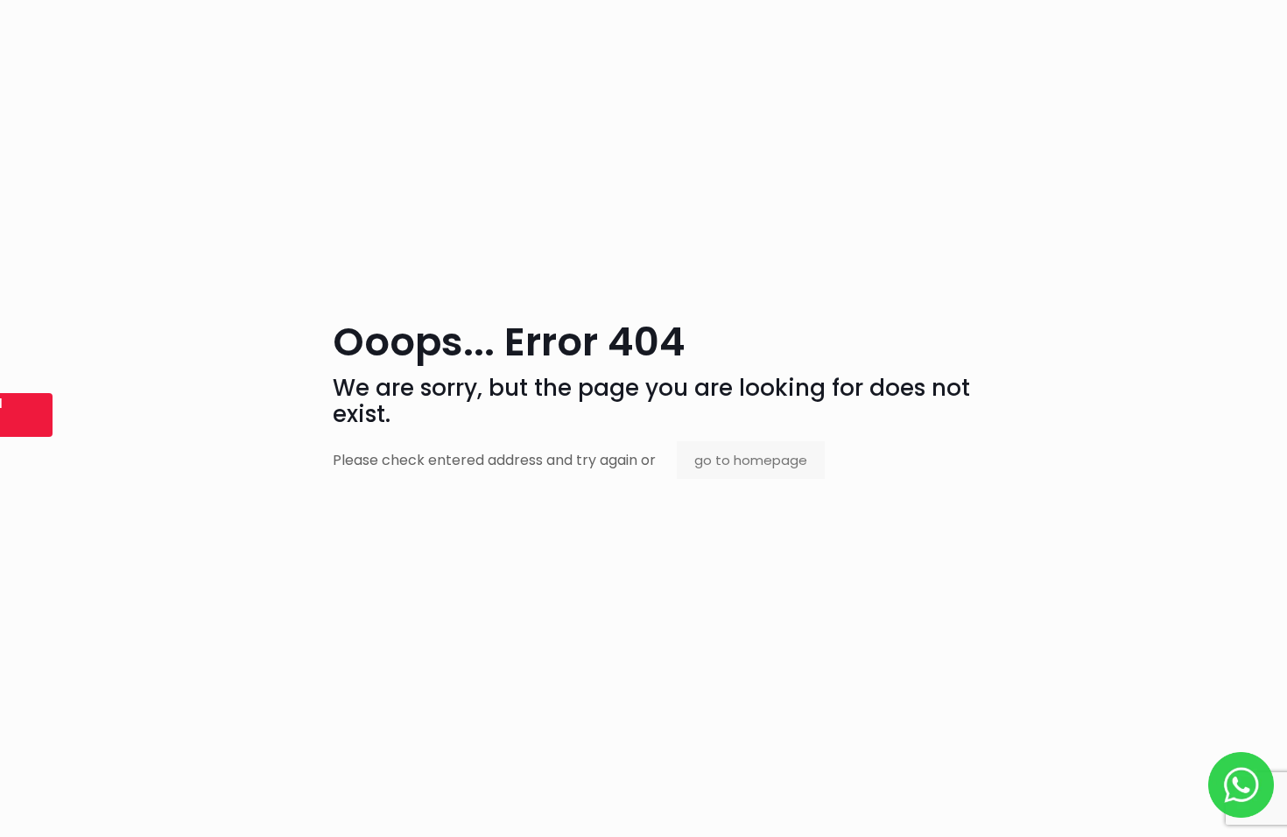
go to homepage (750, 460)
